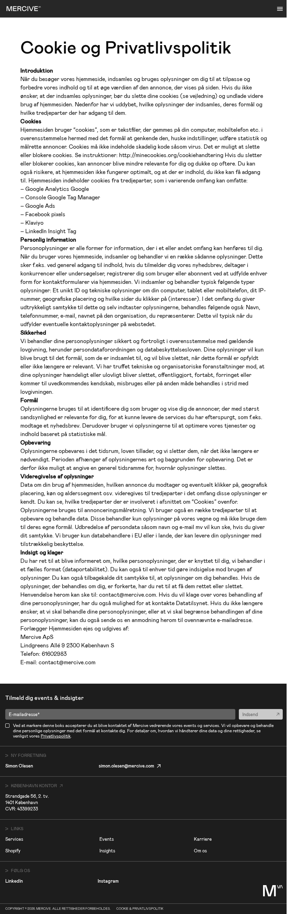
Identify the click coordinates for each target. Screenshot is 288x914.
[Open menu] (280, 9)
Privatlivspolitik (56, 736)
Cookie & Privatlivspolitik (139, 908)
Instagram (108, 881)
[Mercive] (23, 9)
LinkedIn (14, 881)
